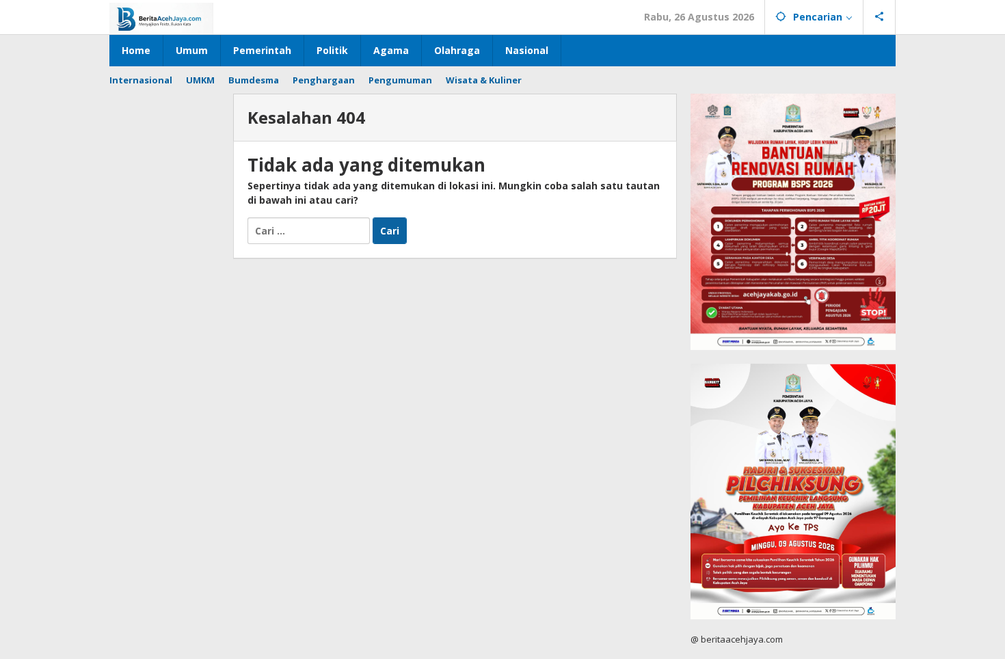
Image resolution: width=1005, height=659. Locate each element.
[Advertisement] (164, 299)
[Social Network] (879, 17)
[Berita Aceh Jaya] (161, 17)
